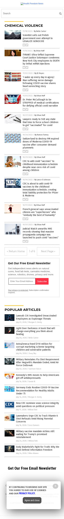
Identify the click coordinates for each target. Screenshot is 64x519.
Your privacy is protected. (18, 290)
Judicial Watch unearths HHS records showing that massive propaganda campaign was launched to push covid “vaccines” (41, 233)
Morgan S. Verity (35, 322)
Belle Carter (33, 338)
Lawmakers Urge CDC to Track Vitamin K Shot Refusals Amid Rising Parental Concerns (37, 418)
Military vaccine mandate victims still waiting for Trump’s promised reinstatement (35, 434)
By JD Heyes (39, 73)
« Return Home (16, 251)
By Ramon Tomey (41, 135)
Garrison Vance (35, 369)
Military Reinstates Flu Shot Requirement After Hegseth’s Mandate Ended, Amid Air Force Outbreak (37, 362)
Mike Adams (33, 453)
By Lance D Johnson (42, 180)
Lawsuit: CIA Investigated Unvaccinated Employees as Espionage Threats (36, 317)
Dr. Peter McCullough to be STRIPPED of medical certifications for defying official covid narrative (41, 102)
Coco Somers (33, 425)
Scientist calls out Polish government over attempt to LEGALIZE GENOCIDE (38, 38)
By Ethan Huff (39, 51)
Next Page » (48, 251)
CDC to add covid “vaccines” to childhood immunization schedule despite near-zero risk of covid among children (40, 166)
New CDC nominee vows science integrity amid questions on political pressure (37, 404)
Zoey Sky (32, 353)
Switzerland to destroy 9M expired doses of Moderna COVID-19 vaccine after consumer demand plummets (41, 143)
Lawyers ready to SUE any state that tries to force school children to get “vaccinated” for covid (40, 122)
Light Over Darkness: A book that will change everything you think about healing (35, 331)
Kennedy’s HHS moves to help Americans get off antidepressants (37, 376)
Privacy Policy (27, 493)
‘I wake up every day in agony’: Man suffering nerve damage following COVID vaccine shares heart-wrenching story (39, 82)
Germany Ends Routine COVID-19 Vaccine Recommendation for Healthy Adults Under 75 (37, 390)
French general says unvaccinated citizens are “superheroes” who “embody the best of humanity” (40, 212)
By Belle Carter (40, 31)
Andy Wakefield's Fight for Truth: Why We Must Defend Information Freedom (37, 448)
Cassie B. (31, 381)
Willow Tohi (32, 410)
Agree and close (32, 500)
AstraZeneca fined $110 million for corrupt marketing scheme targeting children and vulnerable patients (35, 347)
